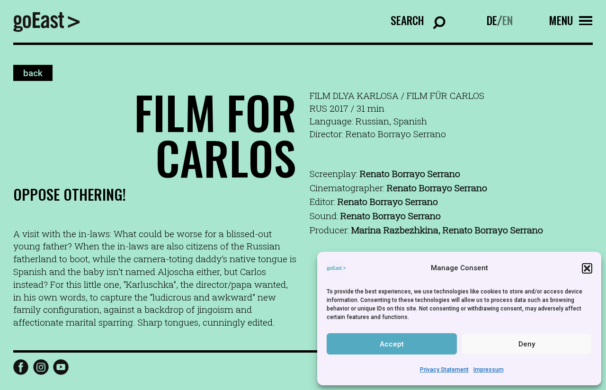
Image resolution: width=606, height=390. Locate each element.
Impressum (488, 369)
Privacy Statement (444, 369)
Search (407, 20)
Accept (392, 344)
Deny (526, 344)
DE (492, 20)
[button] (587, 268)
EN (507, 20)
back (33, 72)
